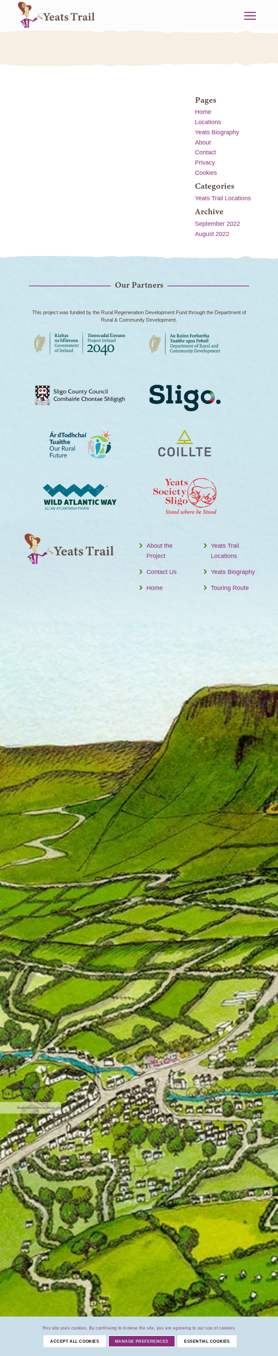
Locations (208, 122)
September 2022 (217, 223)
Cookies (206, 172)
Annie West (45, 1107)
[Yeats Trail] (60, 15)
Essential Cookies (207, 1341)
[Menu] (249, 15)
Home (203, 111)
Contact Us (161, 572)
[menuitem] (249, 15)
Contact (205, 152)
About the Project (159, 550)
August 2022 (212, 234)
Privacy (205, 162)
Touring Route (230, 587)
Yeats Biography (217, 132)
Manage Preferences (142, 1341)
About (203, 142)
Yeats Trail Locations (223, 198)
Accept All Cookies (74, 1341)
